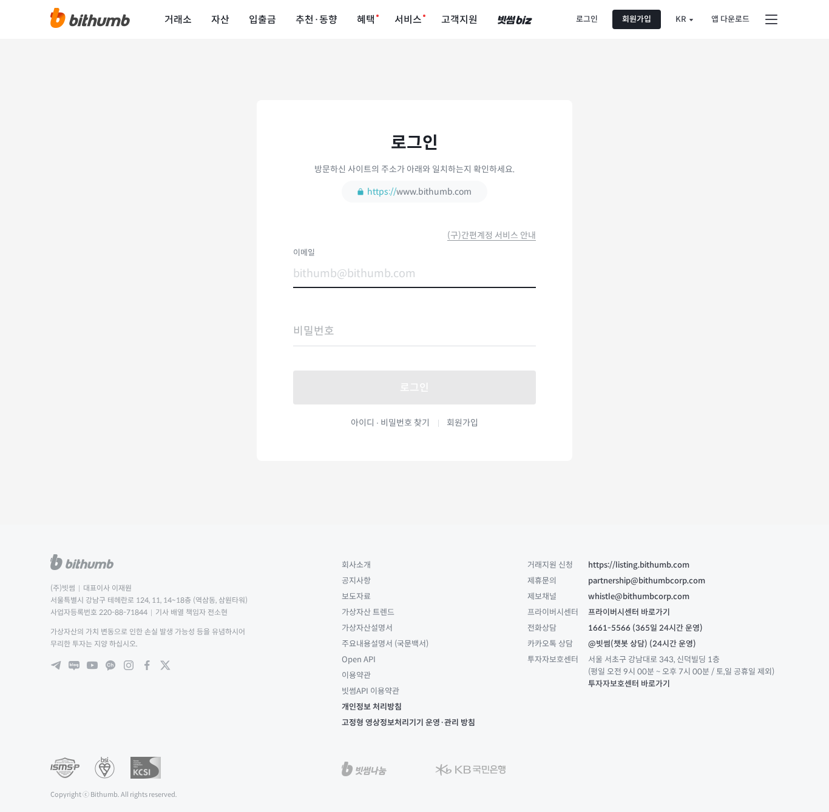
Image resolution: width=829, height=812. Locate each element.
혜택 (366, 19)
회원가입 (636, 19)
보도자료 (356, 596)
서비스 (408, 19)
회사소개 (356, 565)
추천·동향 (316, 19)
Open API (359, 659)
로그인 (587, 19)
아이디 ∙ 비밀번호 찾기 (390, 422)
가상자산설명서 (367, 628)
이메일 (304, 253)
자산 (220, 19)
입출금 (262, 19)
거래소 (178, 19)
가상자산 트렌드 (368, 612)
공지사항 (356, 580)
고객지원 (459, 19)
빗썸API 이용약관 (370, 691)
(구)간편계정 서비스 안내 (491, 235)
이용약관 (356, 675)
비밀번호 (313, 331)
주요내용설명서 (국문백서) (385, 644)
